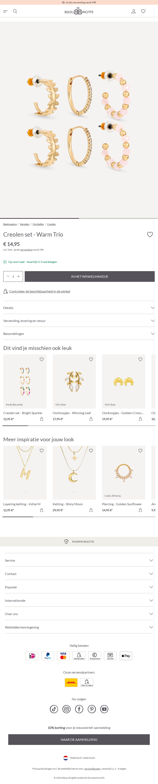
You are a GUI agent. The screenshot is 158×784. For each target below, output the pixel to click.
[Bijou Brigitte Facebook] (79, 709)
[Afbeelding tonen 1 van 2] (39, 218)
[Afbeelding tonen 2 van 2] (118, 218)
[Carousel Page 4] (92, 425)
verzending (26, 249)
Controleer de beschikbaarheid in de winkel (39, 291)
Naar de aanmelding (79, 739)
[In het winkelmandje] (41, 419)
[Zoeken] (15, 11)
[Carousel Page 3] (66, 425)
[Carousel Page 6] (143, 425)
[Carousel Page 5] (117, 425)
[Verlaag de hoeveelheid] (8, 276)
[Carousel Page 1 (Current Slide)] (15, 425)
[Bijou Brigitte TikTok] (54, 709)
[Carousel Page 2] (40, 425)
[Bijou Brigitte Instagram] (66, 709)
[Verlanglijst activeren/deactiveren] (150, 234)
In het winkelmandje (89, 276)
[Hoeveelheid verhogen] (18, 276)
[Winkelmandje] (153, 11)
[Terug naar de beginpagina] (79, 10)
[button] (133, 11)
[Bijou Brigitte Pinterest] (91, 709)
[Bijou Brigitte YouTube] (104, 709)
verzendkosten (92, 768)
